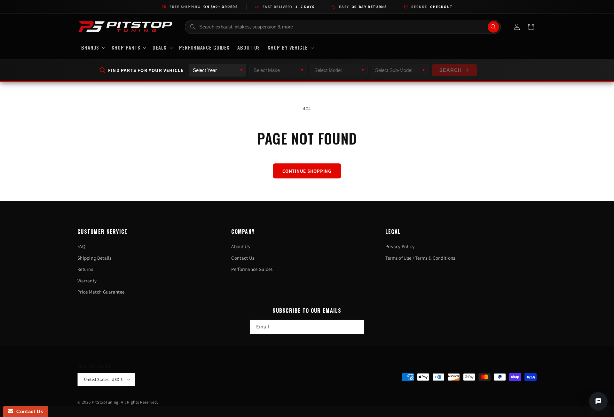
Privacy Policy (399, 246)
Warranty (87, 281)
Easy (363, 6)
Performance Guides (251, 269)
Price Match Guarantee (100, 292)
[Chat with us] (598, 401)
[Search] (493, 27)
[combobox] (343, 27)
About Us (240, 246)
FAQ (81, 246)
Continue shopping (307, 171)
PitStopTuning (105, 402)
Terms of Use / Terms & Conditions (420, 258)
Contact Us (242, 258)
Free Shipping (203, 6)
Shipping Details (94, 258)
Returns (85, 269)
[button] (92, 48)
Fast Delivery (289, 6)
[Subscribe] (357, 327)
